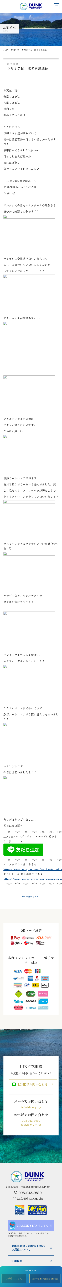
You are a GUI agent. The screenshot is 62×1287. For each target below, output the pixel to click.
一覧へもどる (32, 896)
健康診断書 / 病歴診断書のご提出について (28, 1247)
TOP (5, 49)
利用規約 (16, 1261)
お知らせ (15, 49)
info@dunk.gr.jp (31, 1107)
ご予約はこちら (13, 1278)
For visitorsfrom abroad (45, 1278)
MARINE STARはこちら (33, 1225)
